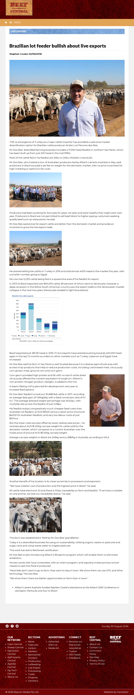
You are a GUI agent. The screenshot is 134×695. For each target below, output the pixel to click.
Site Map (94, 657)
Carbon (32, 648)
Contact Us (96, 647)
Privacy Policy (97, 660)
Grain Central (14, 644)
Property (33, 677)
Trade (31, 674)
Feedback (74, 658)
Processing (34, 671)
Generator (123, 692)
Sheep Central (15, 647)
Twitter (73, 651)
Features (33, 645)
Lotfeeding (34, 664)
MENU (17, 22)
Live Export (34, 667)
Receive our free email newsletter (75, 644)
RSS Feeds (75, 654)
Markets (32, 651)
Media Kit (53, 648)
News (31, 641)
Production (34, 661)
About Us (12, 677)
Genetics (33, 680)
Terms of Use (97, 663)
